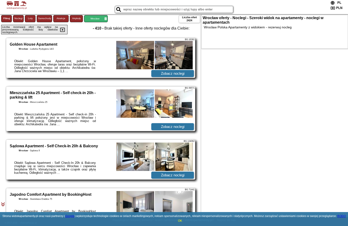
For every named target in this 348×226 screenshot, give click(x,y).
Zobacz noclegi (172, 73)
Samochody (44, 18)
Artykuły (76, 18)
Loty (30, 18)
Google (70, 216)
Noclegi (18, 18)
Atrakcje (61, 18)
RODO (341, 216)
